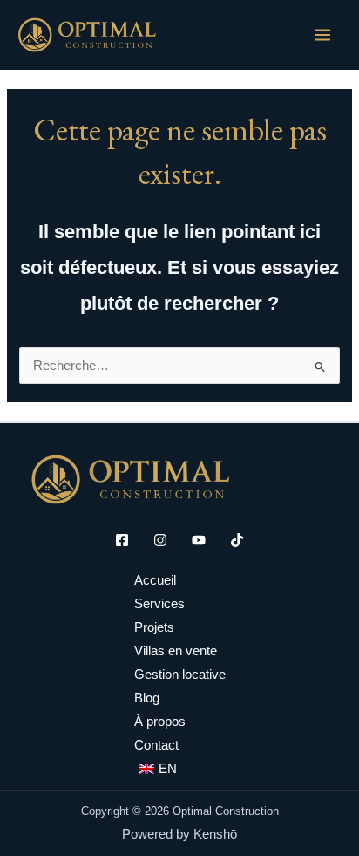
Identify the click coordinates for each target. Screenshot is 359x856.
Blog (146, 698)
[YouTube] (198, 540)
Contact (156, 745)
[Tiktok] (237, 540)
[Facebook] (122, 540)
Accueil (155, 580)
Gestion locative (180, 674)
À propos (160, 722)
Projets (154, 627)
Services (159, 604)
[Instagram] (160, 540)
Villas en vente (175, 651)
